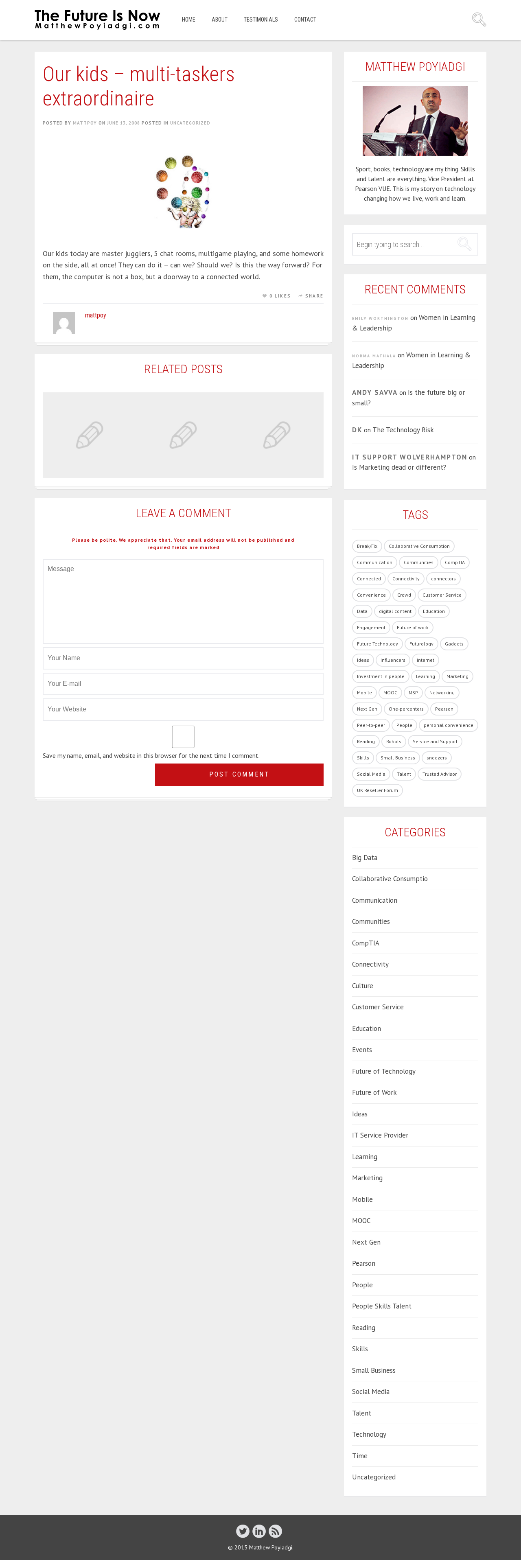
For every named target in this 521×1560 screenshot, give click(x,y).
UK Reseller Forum (377, 790)
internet (425, 660)
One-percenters (406, 709)
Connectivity (406, 578)
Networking (442, 692)
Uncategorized (190, 123)
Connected (369, 578)
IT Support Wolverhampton (409, 457)
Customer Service (442, 595)
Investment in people (381, 676)
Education (434, 611)
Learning (425, 676)
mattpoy (85, 123)
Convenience (371, 595)
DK (357, 429)
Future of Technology (384, 1071)
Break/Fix (367, 546)
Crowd (404, 595)
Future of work (413, 627)
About (220, 19)
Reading (366, 741)
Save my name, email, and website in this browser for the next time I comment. (151, 755)
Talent (404, 774)
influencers (393, 660)
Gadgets (454, 644)
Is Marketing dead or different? (399, 467)
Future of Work (374, 1092)
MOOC (390, 692)
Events (362, 1049)
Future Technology (377, 644)
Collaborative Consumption (419, 546)
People (404, 725)
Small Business (398, 758)
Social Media (371, 774)
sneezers (437, 758)
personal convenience (448, 725)
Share (314, 296)
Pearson (444, 709)
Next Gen (367, 709)
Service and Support (435, 741)
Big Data (364, 857)
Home (188, 19)
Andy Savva (375, 392)
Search (479, 19)
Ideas (363, 660)
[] (275, 1531)
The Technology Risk (403, 429)
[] (243, 1531)
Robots (393, 741)
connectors (443, 578)
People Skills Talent (382, 1306)
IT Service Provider (380, 1135)
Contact (305, 19)
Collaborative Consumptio (390, 878)
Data (362, 611)
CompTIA (455, 562)
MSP (413, 692)
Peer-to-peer (371, 725)
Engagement (371, 627)
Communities (418, 562)
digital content (395, 611)
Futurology (421, 644)
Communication (374, 562)
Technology (369, 1434)
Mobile (364, 692)
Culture (362, 985)
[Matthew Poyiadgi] (98, 20)
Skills (363, 758)
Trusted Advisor (439, 774)
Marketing (457, 676)
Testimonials (261, 19)
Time (360, 1455)
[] (259, 1531)
